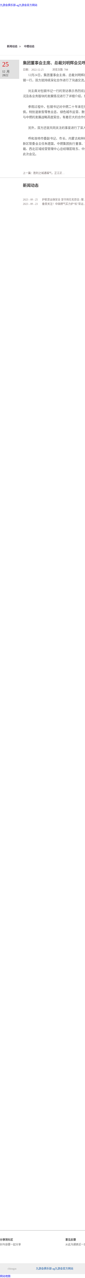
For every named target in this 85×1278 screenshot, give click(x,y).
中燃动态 (29, 46)
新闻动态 (12, 46)
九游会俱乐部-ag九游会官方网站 (18, 5)
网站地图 (5, 1276)
